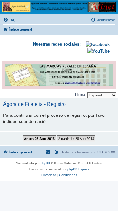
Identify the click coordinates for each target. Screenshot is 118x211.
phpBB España (78, 169)
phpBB (46, 163)
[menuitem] (9, 20)
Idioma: (80, 94)
